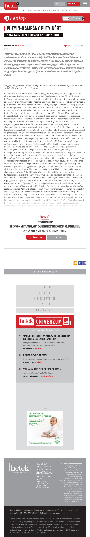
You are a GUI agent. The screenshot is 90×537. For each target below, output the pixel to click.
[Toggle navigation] (85, 4)
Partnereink (44, 476)
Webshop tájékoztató (42, 486)
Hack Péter (27, 348)
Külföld (23, 46)
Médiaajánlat (44, 467)
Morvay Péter (28, 362)
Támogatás (73, 4)
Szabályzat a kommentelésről (45, 473)
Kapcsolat (42, 464)
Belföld (38, 348)
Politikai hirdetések (42, 482)
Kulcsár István (10, 46)
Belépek (56, 238)
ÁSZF (39, 479)
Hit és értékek (47, 376)
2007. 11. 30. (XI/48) (75, 46)
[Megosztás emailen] (75, 263)
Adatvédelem (44, 469)
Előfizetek (36, 238)
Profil (59, 4)
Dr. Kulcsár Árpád (30, 376)
